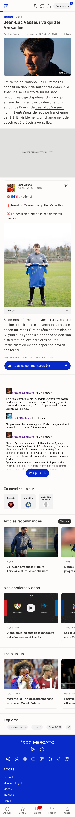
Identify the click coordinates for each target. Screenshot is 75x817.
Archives (9, 794)
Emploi (7, 800)
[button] (62, 6)
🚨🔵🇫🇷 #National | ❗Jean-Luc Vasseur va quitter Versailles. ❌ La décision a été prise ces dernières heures (35, 207)
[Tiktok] (58, 759)
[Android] (33, 749)
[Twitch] (67, 759)
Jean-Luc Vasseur (49, 107)
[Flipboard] (41, 759)
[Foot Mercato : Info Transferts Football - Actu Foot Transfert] (37, 742)
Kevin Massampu (29, 34)
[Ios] (41, 749)
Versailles (56, 82)
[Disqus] (37, 432)
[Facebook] (8, 759)
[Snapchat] (50, 759)
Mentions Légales (14, 783)
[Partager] (49, 6)
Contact (8, 777)
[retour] (5, 6)
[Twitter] (16, 759)
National (31, 82)
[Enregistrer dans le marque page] (42, 6)
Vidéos (8, 788)
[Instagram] (25, 759)
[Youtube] (33, 759)
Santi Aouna (13, 34)
